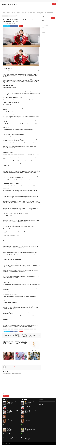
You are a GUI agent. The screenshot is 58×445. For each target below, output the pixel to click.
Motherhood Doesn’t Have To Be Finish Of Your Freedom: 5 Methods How (12, 415)
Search (54, 3)
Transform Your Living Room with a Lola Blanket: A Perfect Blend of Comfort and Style (21, 342)
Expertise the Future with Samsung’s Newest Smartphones (13, 402)
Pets (42, 12)
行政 (5, 23)
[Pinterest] (22, 26)
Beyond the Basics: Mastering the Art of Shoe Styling (33, 350)
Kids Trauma (9, 419)
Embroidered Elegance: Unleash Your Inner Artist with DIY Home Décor (20, 362)
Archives (41, 399)
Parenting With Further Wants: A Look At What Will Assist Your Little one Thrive (13, 433)
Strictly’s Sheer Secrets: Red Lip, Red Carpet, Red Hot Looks (8, 361)
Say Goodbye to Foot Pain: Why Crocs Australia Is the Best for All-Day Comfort (8, 342)
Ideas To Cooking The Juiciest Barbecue (13, 437)
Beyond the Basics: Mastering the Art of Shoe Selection (33, 361)
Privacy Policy (41, 404)
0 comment (13, 23)
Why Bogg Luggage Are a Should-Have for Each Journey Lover (12, 406)
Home (4, 12)
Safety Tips (24, 12)
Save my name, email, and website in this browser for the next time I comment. (15, 393)
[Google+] (20, 26)
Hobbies (18, 12)
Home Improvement (49, 12)
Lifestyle (8, 12)
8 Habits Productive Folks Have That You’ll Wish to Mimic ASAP (30, 433)
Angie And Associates (9, 4)
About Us (40, 403)
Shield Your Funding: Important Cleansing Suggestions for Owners (30, 429)
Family (13, 12)
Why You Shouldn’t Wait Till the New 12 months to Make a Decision (29, 336)
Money (38, 12)
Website (4, 389)
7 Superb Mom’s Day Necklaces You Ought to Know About (12, 424)
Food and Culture (31, 12)
